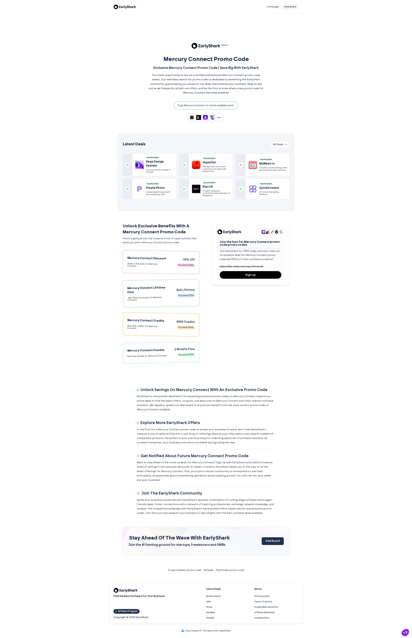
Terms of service (263, 602)
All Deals (208, 570)
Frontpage (273, 7)
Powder (210, 618)
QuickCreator (213, 596)
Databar (210, 612)
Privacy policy (262, 596)
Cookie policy (261, 618)
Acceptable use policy (266, 607)
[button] (405, 632)
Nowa (209, 607)
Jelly (208, 602)
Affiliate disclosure (264, 612)
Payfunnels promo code (230, 570)
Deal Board (273, 541)
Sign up (250, 275)
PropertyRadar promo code (184, 570)
